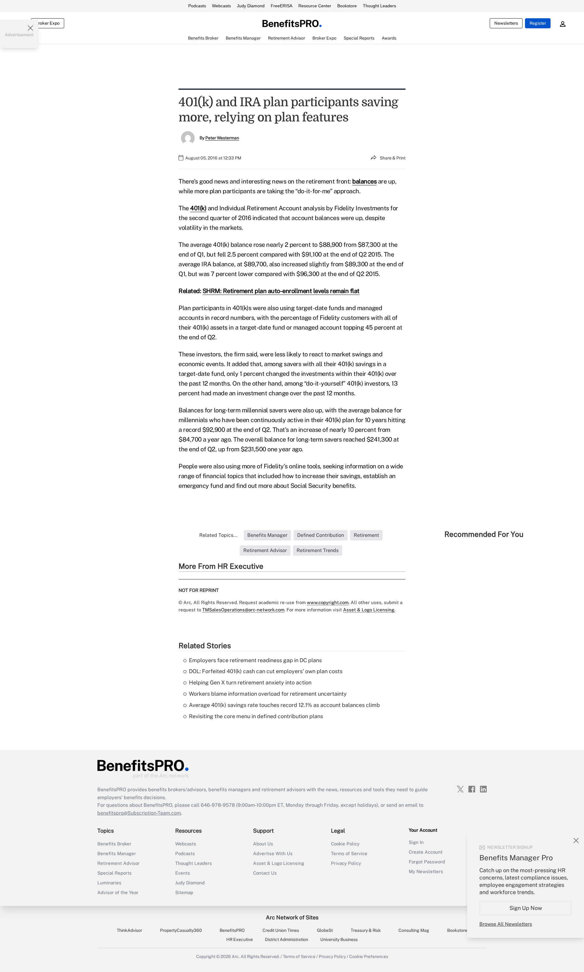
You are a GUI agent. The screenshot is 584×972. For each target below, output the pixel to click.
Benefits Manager (116, 853)
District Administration (286, 939)
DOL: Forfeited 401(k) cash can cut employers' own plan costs (265, 671)
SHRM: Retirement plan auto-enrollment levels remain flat (281, 291)
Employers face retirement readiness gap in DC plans (255, 660)
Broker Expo (48, 23)
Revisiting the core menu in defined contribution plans (256, 716)
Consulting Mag (413, 930)
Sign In (416, 842)
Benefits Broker (114, 843)
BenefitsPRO (232, 930)
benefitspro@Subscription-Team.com (139, 813)
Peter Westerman (222, 137)
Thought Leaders (379, 5)
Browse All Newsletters (505, 924)
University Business (339, 939)
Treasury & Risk (366, 930)
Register (538, 23)
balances (364, 181)
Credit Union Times (280, 930)
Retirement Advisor (118, 863)
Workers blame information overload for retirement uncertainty (268, 694)
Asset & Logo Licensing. (369, 609)
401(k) (198, 208)
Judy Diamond (251, 5)
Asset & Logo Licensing (278, 863)
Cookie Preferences (368, 956)
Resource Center (314, 5)
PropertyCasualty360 (181, 930)
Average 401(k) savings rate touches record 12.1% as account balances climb (284, 705)
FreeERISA (281, 5)
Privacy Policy (346, 863)
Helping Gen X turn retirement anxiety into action (250, 682)
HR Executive (239, 939)
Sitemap (184, 892)
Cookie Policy (345, 843)
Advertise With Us (273, 853)
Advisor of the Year (117, 892)
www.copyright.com (328, 602)
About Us (263, 843)
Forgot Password (427, 861)
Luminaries (109, 882)
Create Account (426, 852)
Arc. (236, 956)
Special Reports (114, 873)
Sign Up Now (525, 908)
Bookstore (347, 5)
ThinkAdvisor (129, 930)
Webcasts (221, 5)
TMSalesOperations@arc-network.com (243, 609)
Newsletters (506, 23)
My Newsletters (426, 871)
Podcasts (197, 5)
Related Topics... (218, 535)
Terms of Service (349, 853)
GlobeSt (325, 930)
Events (182, 873)
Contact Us (265, 873)
